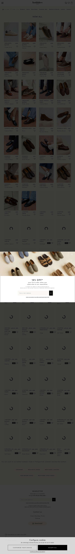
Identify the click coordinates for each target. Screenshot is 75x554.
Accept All (52, 547)
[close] (72, 254)
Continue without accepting (37, 551)
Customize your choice (22, 547)
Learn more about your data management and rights (37, 297)
